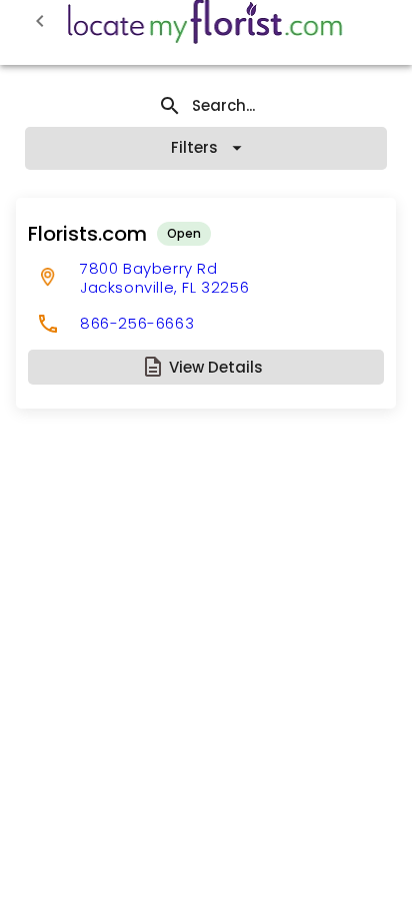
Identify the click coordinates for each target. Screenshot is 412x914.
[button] (206, 367)
